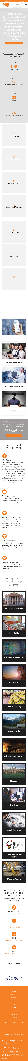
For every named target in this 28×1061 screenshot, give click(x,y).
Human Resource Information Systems (14, 940)
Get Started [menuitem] (7, 1)
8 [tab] (18, 983)
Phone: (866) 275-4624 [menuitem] (17, 1)
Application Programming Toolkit (14, 914)
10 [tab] (21, 983)
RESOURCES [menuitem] (14, 994)
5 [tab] (12, 983)
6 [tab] (14, 983)
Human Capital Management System (14, 953)
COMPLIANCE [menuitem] (14, 1018)
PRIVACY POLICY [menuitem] (14, 997)
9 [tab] (20, 983)
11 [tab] (23, 983)
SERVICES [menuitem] (14, 1004)
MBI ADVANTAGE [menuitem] (14, 1014)
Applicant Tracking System (14, 927)
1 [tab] (5, 983)
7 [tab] (16, 983)
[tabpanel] (14, 978)
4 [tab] (10, 983)
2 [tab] (6, 983)
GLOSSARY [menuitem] (14, 1008)
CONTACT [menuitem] (14, 991)
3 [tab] (8, 983)
